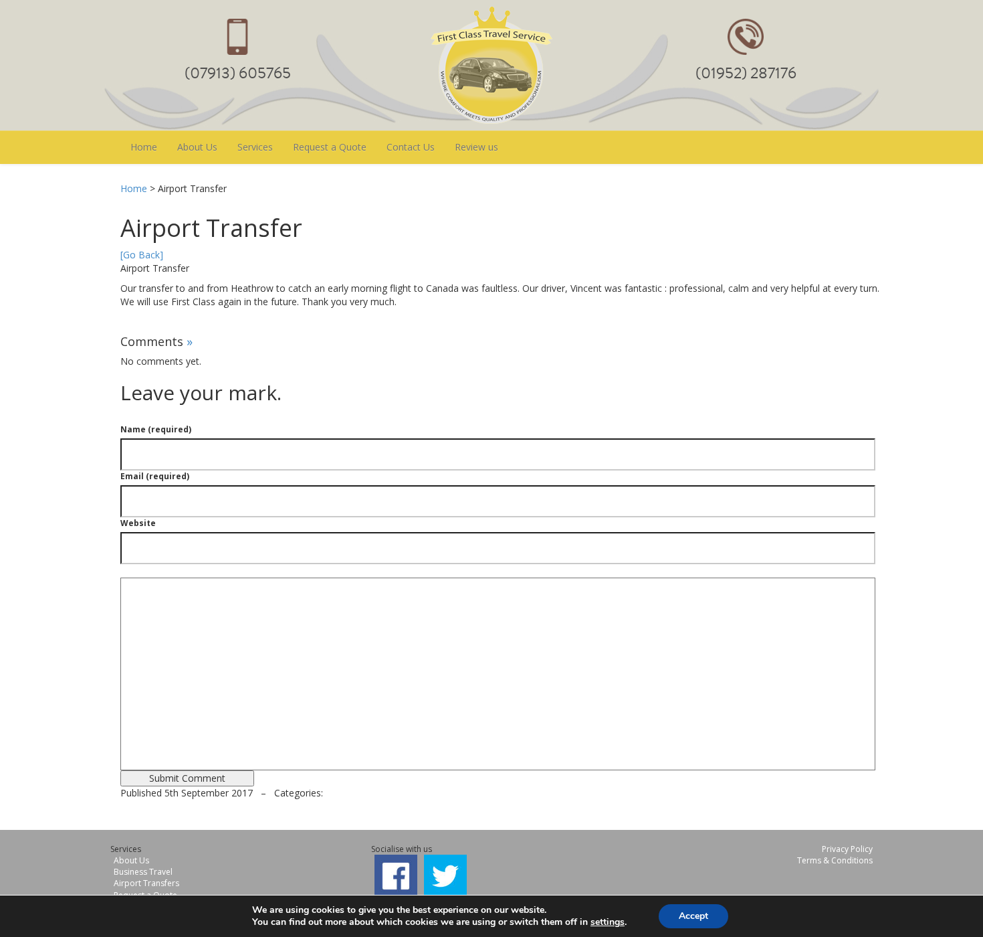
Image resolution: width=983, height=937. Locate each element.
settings (607, 922)
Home (143, 147)
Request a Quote (329, 147)
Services (255, 147)
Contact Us (411, 147)
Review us (476, 147)
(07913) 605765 (238, 73)
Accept (693, 916)
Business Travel (143, 871)
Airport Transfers (146, 883)
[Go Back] (141, 254)
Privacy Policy (847, 849)
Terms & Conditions (835, 860)
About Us (197, 147)
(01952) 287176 (745, 73)
